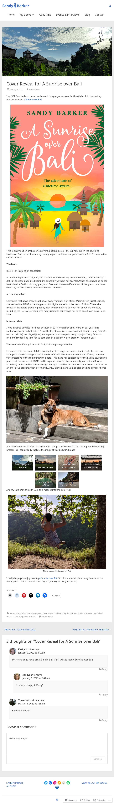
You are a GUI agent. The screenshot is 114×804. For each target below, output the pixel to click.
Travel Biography (20, 616)
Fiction (58, 613)
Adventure (14, 613)
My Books (25, 14)
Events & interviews (68, 14)
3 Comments (47, 616)
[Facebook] (50, 783)
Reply (105, 669)
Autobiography (34, 613)
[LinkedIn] (57, 787)
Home (11, 14)
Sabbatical (98, 613)
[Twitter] (46, 783)
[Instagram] (54, 783)
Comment (98, 759)
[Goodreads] (63, 783)
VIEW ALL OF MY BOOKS (94, 782)
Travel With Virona (28, 700)
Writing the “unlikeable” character (92, 629)
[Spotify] (68, 783)
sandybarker (34, 89)
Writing (32, 616)
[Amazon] (59, 783)
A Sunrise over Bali (33, 99)
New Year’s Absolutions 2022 (18, 629)
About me (45, 14)
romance (88, 613)
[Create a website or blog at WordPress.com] (57, 799)
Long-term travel (69, 613)
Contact (99, 14)
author (23, 613)
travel (9, 616)
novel (80, 613)
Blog (87, 14)
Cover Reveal (48, 613)
